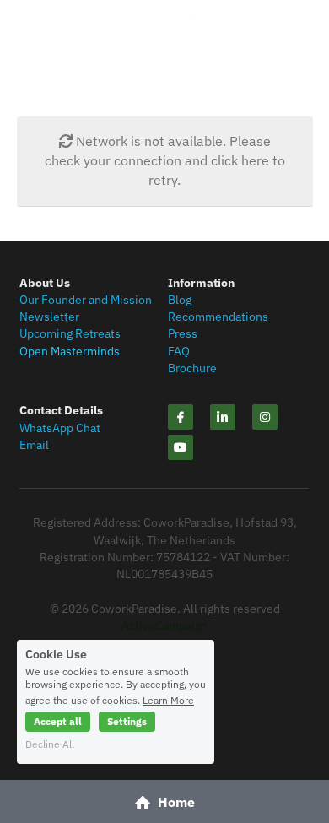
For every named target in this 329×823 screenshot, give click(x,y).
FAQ (179, 351)
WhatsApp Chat (59, 428)
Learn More (168, 700)
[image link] (164, 26)
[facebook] (180, 417)
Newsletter (49, 316)
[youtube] (180, 447)
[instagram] (265, 417)
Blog (179, 299)
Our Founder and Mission (85, 299)
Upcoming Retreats (70, 333)
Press (182, 333)
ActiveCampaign (164, 625)
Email (34, 444)
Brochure (192, 368)
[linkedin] (222, 417)
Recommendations (218, 316)
